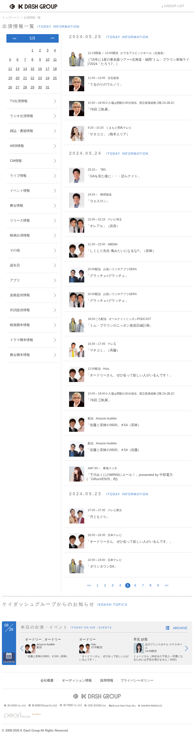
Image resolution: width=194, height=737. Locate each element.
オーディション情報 (77, 680)
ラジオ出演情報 (21, 116)
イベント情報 (20, 190)
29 (32, 87)
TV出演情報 (18, 101)
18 (55, 69)
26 (10, 87)
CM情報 (16, 161)
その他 (15, 250)
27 (17, 87)
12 (10, 69)
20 (17, 78)
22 (32, 78)
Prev (24, 649)
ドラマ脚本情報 (21, 340)
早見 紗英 (140, 639)
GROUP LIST (174, 6)
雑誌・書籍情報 (21, 131)
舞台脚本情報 (20, 355)
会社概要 (47, 680)
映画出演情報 (20, 235)
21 (25, 78)
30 (40, 87)
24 (47, 78)
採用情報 (106, 680)
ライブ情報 (18, 175)
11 (55, 59)
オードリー (33, 639)
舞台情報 (16, 205)
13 (17, 69)
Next (189, 649)
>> (166, 585)
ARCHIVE (180, 628)
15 (32, 69)
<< (89, 585)
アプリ (15, 280)
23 (40, 78)
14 (25, 69)
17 (47, 69)
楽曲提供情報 (20, 295)
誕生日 (15, 265)
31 (47, 87)
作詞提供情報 (20, 310)
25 (55, 78)
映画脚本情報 (20, 325)
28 (25, 87)
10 (47, 59)
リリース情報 (20, 220)
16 (40, 69)
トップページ (10, 17)
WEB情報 (17, 146)
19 (10, 78)
